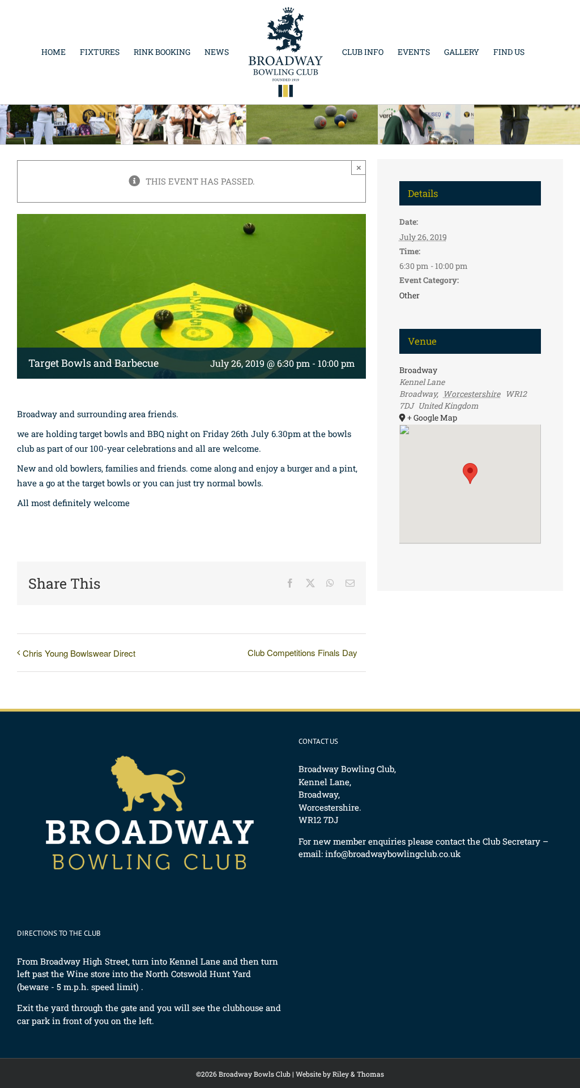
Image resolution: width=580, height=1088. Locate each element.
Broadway (418, 370)
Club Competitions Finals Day (302, 652)
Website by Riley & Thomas (340, 1073)
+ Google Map (432, 417)
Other (409, 295)
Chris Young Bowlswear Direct (79, 653)
